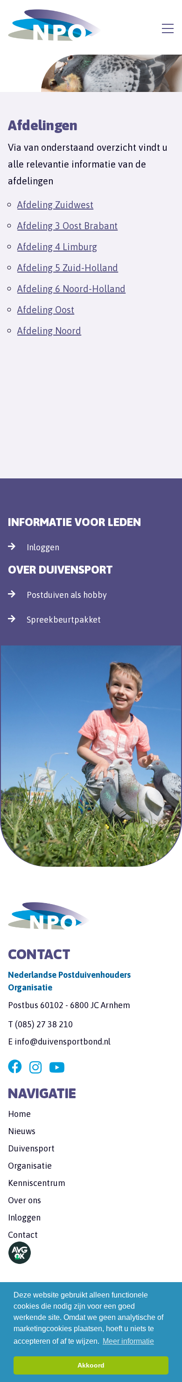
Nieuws (21, 1131)
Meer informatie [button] (128, 1341)
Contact (23, 1235)
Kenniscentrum (36, 1183)
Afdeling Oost (45, 309)
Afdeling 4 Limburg (57, 246)
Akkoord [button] (91, 1365)
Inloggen (43, 547)
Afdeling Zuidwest (55, 204)
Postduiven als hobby (67, 595)
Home (19, 1114)
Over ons (24, 1200)
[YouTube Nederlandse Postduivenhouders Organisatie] (57, 1067)
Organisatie (30, 1166)
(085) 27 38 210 (44, 1024)
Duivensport (31, 1148)
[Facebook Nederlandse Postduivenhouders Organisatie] (15, 1067)
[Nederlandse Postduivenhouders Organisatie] (54, 25)
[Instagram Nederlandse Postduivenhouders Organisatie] (35, 1067)
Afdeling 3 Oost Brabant (67, 225)
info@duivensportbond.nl (62, 1041)
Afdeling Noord (49, 330)
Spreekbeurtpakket (64, 619)
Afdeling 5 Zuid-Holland (67, 267)
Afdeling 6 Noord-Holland (71, 288)
